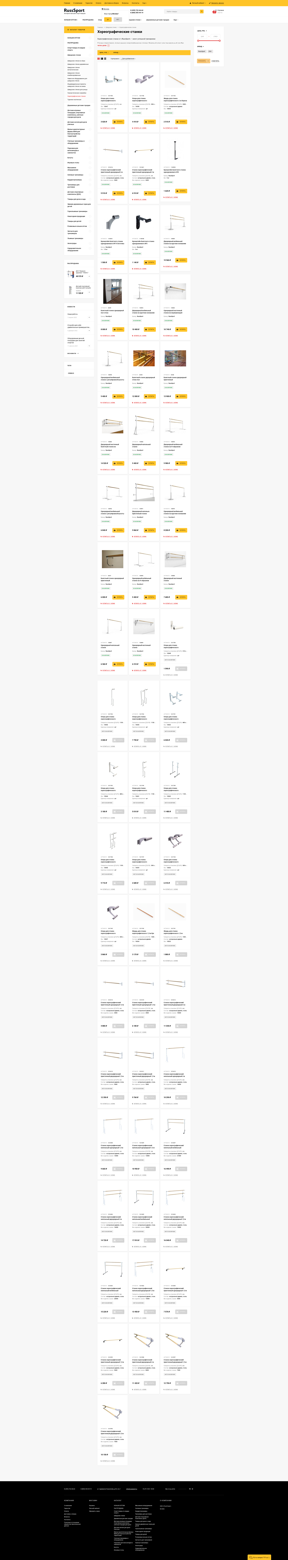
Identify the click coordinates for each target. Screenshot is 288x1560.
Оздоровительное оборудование (141, 1549)
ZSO (210, 51)
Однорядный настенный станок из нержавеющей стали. (173, 313)
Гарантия (89, 3)
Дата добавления (128, 58)
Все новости (72, 353)
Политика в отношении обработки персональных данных (72, 1524)
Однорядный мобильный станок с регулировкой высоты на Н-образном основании (112, 513)
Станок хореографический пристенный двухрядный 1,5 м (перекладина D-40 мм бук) (112, 1076)
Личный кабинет (94, 1508)
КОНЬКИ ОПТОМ (119, 1505)
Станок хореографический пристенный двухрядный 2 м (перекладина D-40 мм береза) (175, 1005)
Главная (67, 3)
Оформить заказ (94, 1511)
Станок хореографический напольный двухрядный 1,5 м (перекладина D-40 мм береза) (143, 1290)
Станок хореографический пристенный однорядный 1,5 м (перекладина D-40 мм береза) (112, 1005)
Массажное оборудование (143, 1505)
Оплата (98, 3)
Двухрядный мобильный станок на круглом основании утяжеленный (175, 243)
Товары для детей (141, 1534)
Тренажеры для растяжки (143, 1514)
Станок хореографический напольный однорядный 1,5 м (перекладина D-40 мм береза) (112, 1148)
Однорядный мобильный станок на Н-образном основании (141, 580)
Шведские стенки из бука (76, 61)
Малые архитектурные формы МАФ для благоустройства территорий (123, 1533)
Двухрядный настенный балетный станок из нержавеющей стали (110, 447)
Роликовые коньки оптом (143, 1537)
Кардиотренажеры (141, 1511)
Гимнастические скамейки (77, 93)
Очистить (215, 61)
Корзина (92, 1505)
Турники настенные (74, 99)
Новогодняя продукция (142, 1531)
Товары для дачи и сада (143, 1521)
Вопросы (125, 3)
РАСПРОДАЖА (118, 1508)
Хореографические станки (77, 96)
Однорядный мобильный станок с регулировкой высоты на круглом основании (112, 380)
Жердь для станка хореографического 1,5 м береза (173, 933)
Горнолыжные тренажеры (143, 1528)
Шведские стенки (119, 1515)
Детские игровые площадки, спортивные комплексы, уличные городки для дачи (123, 1523)
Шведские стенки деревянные (78, 64)
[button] (259, 1557)
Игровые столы (119, 1550)
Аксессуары (139, 1545)
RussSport (201, 51)
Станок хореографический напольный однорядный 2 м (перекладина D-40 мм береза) (175, 1076)
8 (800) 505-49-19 (136, 13)
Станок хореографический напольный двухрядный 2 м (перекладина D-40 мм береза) (112, 1219)
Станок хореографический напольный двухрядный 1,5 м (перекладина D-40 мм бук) (175, 1219)
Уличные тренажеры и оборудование (121, 1539)
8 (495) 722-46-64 (136, 10)
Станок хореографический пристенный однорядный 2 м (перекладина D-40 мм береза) (112, 172)
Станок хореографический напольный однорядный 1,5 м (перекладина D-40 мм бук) (143, 1148)
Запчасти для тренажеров (143, 1540)
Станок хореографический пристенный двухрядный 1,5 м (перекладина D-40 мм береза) (143, 1076)
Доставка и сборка (112, 3)
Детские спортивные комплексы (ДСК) (141, 1517)
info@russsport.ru (131, 1489)
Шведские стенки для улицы (77, 89)
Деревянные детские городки (123, 1518)
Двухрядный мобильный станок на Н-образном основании (173, 447)
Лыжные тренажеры (141, 1543)
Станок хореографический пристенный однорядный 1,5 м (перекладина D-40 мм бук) (143, 1005)
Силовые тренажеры (141, 1508)
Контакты (135, 3)
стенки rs (71, 373)
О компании (77, 3)
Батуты (116, 1547)
